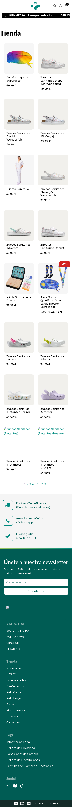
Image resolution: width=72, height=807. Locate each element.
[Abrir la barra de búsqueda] (54, 5)
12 (41, 484)
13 (44, 484)
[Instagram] (8, 786)
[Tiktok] (22, 786)
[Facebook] (15, 786)
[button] (6, 6)
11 (38, 484)
